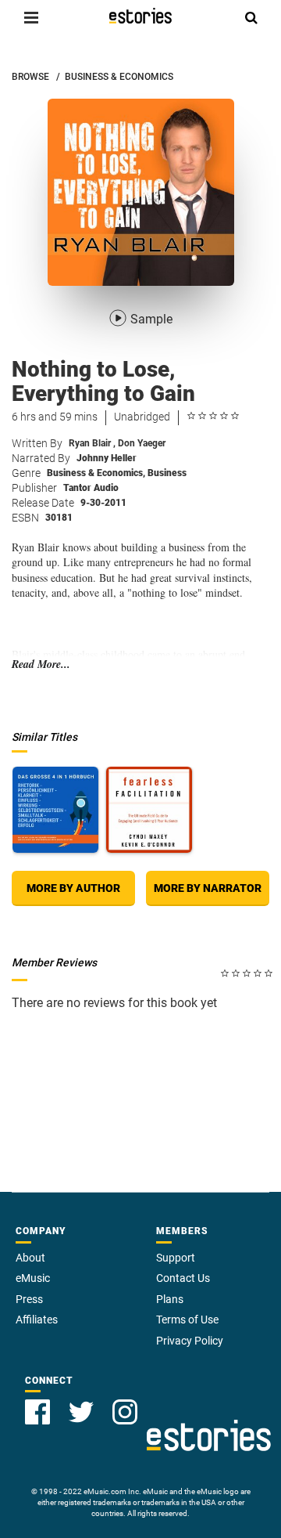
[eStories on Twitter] (81, 1412)
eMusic (33, 1278)
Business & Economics (96, 473)
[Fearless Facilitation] (149, 810)
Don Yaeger (141, 443)
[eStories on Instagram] (125, 1412)
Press (29, 1299)
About (30, 1257)
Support (175, 1257)
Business (167, 473)
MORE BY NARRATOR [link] (207, 888)
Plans (169, 1299)
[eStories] (140, 15)
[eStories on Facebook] (37, 1412)
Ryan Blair (92, 443)
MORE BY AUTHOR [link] (73, 888)
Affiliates (37, 1319)
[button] (31, 17)
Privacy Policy (189, 1340)
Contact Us (183, 1278)
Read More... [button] (41, 664)
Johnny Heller (106, 458)
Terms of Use (187, 1319)
